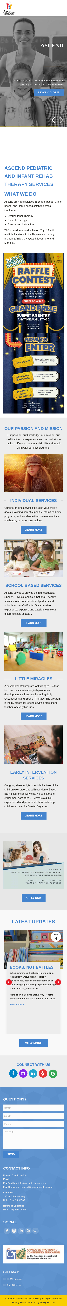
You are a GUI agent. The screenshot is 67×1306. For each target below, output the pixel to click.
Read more (16, 1004)
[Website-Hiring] (33, 865)
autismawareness (19, 973)
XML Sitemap (14, 1285)
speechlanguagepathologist (39, 980)
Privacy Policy (19, 1302)
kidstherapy (16, 976)
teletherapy (32, 988)
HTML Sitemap (14, 1279)
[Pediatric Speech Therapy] (33, 473)
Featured (34, 973)
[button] (9, 982)
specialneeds (16, 980)
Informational (46, 973)
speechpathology (47, 984)
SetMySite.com (47, 1302)
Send (11, 1154)
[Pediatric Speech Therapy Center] (33, 651)
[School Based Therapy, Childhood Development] (33, 558)
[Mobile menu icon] (62, 8)
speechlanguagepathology (23, 984)
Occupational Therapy (34, 976)
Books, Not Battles (32, 967)
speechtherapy (17, 988)
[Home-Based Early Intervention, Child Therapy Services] (33, 744)
